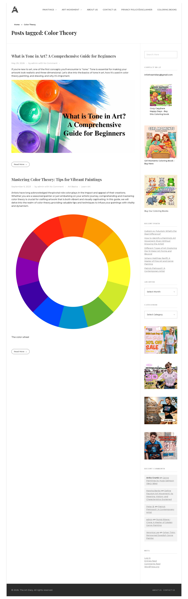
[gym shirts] (160, 410)
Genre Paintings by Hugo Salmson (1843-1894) (160, 481)
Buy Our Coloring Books (156, 211)
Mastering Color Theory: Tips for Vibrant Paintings (56, 179)
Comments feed (152, 564)
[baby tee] (160, 375)
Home (17, 25)
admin (34, 63)
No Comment (50, 63)
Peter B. (150, 506)
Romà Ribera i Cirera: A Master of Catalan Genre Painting (159, 522)
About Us (156, 590)
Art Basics (73, 186)
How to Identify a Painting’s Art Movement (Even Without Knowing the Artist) (160, 241)
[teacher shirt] (160, 340)
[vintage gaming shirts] (160, 445)
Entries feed (150, 561)
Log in (147, 558)
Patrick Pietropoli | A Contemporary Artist (160, 509)
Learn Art (85, 186)
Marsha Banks (153, 491)
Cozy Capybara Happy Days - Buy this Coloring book (159, 111)
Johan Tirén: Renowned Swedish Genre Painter (160, 535)
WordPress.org (151, 567)
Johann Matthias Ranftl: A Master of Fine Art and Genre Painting (158, 261)
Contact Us (169, 590)
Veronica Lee (152, 532)
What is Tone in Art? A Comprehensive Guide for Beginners (63, 56)
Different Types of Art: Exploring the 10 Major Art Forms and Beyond (160, 251)
